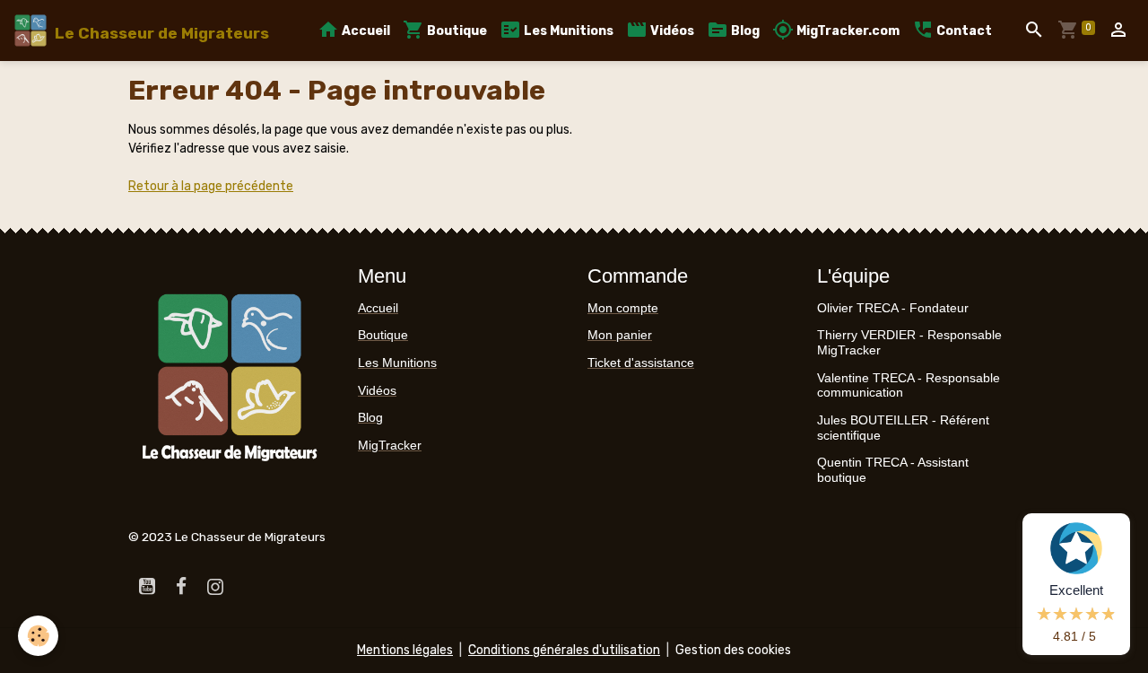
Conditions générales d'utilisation (564, 650)
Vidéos (671, 31)
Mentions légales (405, 650)
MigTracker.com (847, 31)
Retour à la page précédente (210, 186)
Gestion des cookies (733, 650)
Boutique (455, 31)
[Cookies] (38, 636)
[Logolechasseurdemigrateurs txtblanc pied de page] (229, 373)
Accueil (364, 31)
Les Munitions (567, 31)
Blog (744, 31)
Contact (963, 31)
